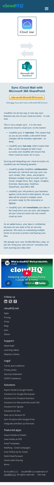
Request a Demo (11, 354)
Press (6, 321)
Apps (6, 313)
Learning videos (11, 350)
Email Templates (12, 443)
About (7, 334)
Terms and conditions (14, 365)
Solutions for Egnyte (13, 406)
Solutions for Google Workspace (19, 394)
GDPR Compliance (12, 378)
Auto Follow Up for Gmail (16, 451)
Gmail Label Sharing (13, 460)
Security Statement (13, 374)
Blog (6, 325)
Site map (41, 474)
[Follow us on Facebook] (15, 302)
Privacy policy (10, 370)
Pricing (7, 317)
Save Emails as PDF (13, 439)
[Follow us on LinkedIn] (5, 302)
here (12, 103)
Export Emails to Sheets (15, 435)
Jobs (6, 330)
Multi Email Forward (13, 456)
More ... (7, 464)
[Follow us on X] (10, 302)
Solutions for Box (12, 411)
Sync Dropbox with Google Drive (19, 419)
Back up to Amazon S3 (14, 415)
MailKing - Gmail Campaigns (17, 447)
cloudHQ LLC (10, 474)
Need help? (9, 345)
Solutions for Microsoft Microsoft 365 (22, 402)
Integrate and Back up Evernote (19, 423)
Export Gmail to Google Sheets (18, 390)
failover (12, 203)
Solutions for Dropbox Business (19, 398)
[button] (27, 97)
